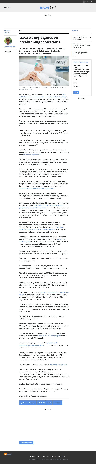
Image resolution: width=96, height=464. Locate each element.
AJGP (64, 456)
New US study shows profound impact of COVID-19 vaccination (82, 45)
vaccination (57, 403)
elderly (49, 403)
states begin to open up (58, 365)
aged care (23, 403)
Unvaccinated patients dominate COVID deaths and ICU (82, 53)
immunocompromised (31, 155)
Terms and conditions (35, 456)
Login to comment (26, 442)
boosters (32, 403)
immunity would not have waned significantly (36, 188)
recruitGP (59, 456)
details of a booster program (50, 336)
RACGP (54, 456)
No (76, 83)
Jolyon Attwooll (9, 46)
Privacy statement (47, 456)
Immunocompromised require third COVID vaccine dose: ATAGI (82, 37)
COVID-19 (41, 403)
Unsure (77, 86)
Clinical (7, 33)
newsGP (7, 30)
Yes (76, 79)
